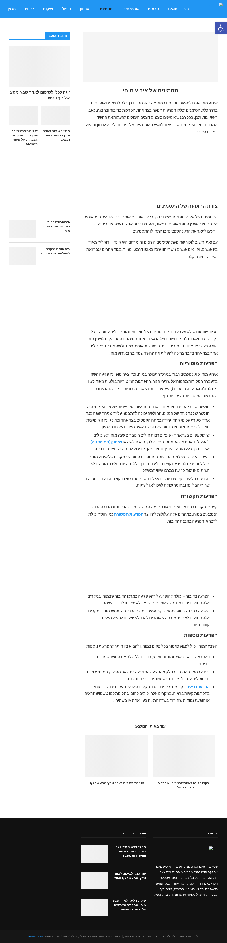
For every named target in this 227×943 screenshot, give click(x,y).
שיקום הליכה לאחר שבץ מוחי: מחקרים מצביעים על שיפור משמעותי (25, 137)
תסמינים (105, 9)
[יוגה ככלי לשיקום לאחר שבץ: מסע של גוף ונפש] (116, 756)
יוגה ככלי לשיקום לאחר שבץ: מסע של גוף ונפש (40, 95)
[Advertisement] (150, 170)
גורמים (153, 9)
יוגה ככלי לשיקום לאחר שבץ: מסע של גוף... (116, 783)
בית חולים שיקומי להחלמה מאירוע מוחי (55, 251)
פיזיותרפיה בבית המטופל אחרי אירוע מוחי (56, 226)
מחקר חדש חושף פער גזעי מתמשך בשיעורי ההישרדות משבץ (131, 851)
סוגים (172, 9)
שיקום (48, 9)
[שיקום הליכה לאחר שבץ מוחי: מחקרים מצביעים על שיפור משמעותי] (184, 756)
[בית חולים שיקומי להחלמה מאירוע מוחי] (22, 256)
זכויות (29, 9)
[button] (221, 28)
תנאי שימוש (35, 936)
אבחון (84, 9)
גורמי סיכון (130, 9)
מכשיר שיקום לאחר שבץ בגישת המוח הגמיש (56, 135)
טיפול (66, 9)
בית (186, 9)
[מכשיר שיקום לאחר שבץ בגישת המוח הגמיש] (55, 116)
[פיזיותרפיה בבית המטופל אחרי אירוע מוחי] (22, 229)
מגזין (12, 9)
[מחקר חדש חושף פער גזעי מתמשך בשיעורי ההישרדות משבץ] (94, 854)
